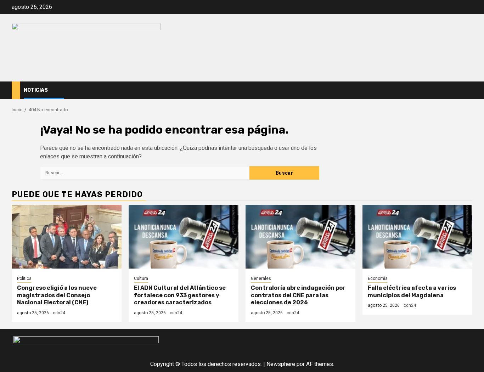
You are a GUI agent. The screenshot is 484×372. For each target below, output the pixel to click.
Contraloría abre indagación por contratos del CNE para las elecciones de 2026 (298, 295)
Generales (261, 278)
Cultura (141, 278)
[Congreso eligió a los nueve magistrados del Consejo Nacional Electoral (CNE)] (67, 237)
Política (24, 278)
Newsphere (280, 364)
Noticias (36, 90)
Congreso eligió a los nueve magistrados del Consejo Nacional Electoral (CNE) (57, 295)
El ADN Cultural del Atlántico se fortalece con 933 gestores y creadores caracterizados (180, 295)
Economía (378, 278)
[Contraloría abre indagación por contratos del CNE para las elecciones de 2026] (300, 237)
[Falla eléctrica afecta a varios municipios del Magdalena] (417, 237)
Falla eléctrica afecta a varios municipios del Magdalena (412, 291)
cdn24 (59, 312)
